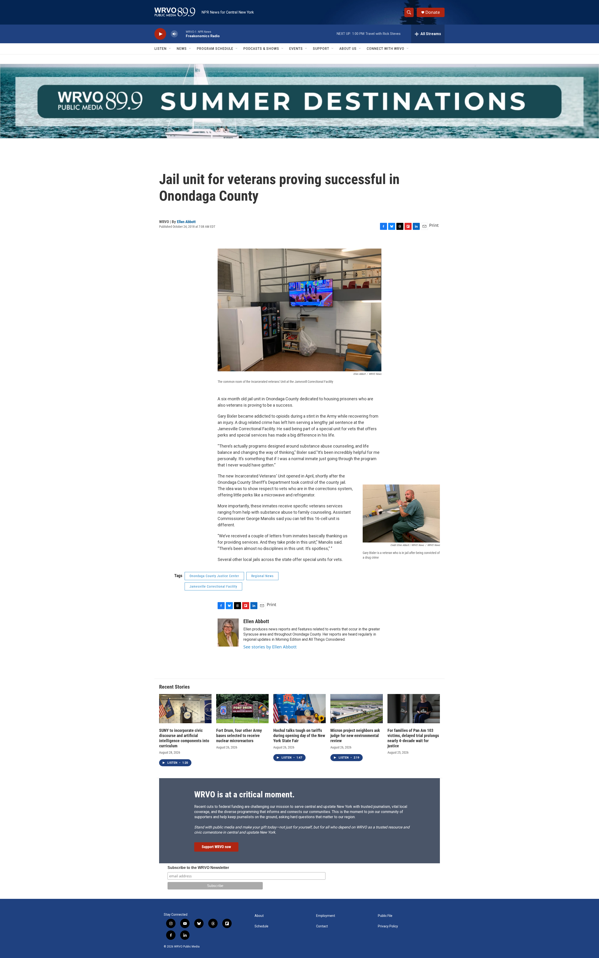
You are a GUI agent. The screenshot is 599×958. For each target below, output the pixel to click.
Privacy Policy (388, 926)
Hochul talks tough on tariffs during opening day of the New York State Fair (299, 735)
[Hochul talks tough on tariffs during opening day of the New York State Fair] (299, 708)
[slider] (182, 33)
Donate (432, 12)
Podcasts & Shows (261, 49)
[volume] (174, 34)
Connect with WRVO (385, 49)
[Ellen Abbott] (228, 632)
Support (321, 49)
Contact (322, 926)
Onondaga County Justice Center (214, 576)
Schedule (261, 926)
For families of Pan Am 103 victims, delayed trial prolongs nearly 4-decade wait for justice (413, 738)
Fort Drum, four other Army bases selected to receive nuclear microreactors (239, 735)
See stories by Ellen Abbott (270, 647)
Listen (160, 49)
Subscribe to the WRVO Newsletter (198, 868)
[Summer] (299, 101)
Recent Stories (174, 687)
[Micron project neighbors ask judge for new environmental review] (356, 708)
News (182, 49)
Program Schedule (215, 49)
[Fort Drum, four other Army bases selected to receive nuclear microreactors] (242, 708)
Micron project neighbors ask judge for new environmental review (355, 735)
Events (296, 49)
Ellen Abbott (186, 221)
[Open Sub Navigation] (170, 49)
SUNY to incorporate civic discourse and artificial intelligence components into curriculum (184, 738)
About (259, 916)
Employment (325, 916)
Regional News (262, 576)
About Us (348, 49)
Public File (385, 916)
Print (434, 225)
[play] (160, 34)
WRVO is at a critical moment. (244, 794)
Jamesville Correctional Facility (213, 586)
